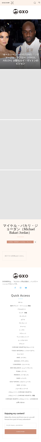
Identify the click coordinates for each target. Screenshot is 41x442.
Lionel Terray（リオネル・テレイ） (20, 242)
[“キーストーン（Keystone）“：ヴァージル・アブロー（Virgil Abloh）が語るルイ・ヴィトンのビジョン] (20, 44)
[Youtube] (26, 288)
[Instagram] (20, 288)
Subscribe (20, 431)
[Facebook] (15, 288)
